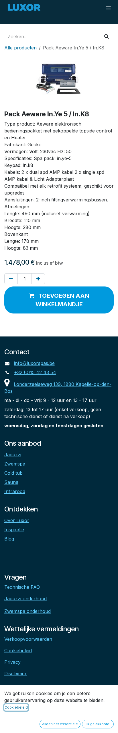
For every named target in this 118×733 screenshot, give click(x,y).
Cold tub (13, 473)
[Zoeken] (106, 36)
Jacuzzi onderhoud (25, 598)
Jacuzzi (12, 454)
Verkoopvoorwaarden (28, 639)
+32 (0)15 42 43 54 (35, 372)
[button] (59, 299)
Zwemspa (14, 464)
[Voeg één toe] (38, 278)
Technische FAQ (22, 587)
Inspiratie (14, 529)
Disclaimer (15, 673)
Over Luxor (16, 520)
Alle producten (20, 48)
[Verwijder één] (11, 278)
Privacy (12, 662)
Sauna (11, 482)
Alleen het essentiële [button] (60, 724)
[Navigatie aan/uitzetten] (108, 8)
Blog (9, 539)
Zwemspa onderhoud (27, 611)
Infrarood (14, 491)
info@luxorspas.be (34, 363)
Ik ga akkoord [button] (97, 724)
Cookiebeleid (18, 650)
